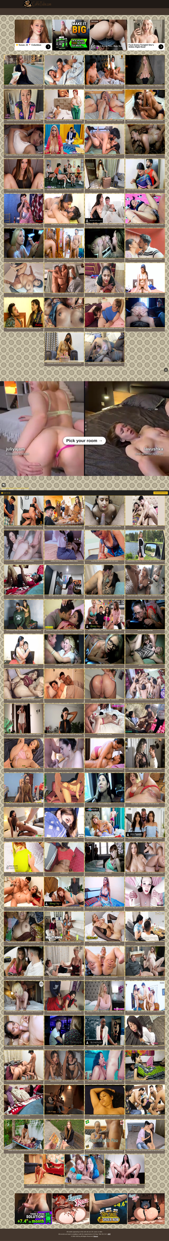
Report (96, 1236)
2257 (109, 1234)
